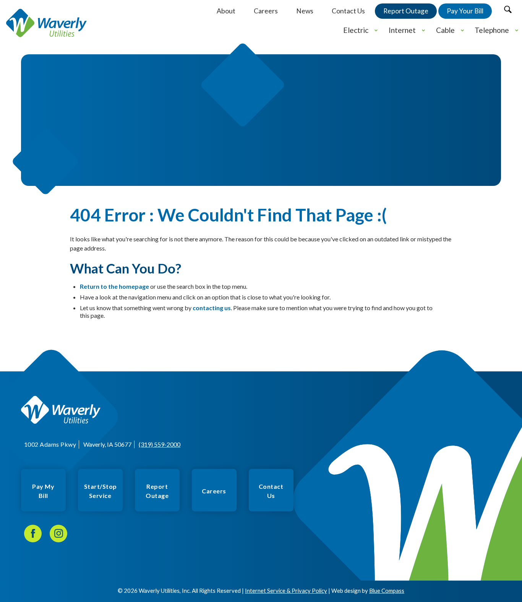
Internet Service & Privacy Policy (286, 590)
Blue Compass (386, 590)
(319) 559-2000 (159, 444)
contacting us (212, 307)
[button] (507, 9)
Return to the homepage (114, 286)
